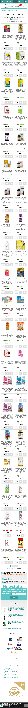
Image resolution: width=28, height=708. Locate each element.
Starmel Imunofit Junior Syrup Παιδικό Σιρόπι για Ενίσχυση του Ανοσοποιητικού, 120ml (7, 361)
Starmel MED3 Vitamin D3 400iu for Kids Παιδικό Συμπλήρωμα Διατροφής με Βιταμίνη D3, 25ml (20, 361)
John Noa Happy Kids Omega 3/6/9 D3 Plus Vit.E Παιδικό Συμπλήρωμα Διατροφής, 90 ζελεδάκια (20, 308)
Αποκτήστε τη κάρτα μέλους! (11, 677)
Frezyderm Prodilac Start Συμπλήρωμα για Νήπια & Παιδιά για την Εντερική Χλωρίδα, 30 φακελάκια (20, 64)
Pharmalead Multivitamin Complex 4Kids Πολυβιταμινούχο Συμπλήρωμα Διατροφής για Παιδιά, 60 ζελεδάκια (7, 416)
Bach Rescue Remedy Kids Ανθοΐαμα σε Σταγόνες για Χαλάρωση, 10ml (20, 253)
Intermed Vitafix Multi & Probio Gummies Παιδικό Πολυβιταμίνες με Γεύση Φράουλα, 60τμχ (21, 416)
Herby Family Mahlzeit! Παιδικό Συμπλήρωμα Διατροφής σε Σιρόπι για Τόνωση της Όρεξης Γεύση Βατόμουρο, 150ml (20, 200)
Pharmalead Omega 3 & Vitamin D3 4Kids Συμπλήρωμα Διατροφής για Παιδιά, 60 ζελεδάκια (20, 389)
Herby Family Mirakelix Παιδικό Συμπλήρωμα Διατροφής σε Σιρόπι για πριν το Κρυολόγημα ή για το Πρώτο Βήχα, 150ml (20, 173)
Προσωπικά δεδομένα (9, 672)
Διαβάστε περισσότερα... (14, 706)
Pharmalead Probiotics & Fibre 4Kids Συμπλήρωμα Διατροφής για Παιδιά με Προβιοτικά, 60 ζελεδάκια (7, 389)
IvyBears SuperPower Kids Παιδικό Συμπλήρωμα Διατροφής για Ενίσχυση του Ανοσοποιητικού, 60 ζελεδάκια (7, 281)
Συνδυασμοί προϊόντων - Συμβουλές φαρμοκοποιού (13, 578)
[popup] (9, 648)
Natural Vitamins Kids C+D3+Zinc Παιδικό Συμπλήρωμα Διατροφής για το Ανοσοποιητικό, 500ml (7, 254)
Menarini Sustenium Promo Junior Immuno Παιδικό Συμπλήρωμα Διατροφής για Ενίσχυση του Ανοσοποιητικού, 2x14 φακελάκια (7, 308)
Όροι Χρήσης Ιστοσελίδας (10, 674)
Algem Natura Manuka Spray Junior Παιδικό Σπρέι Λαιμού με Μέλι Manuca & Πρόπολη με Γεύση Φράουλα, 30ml (7, 173)
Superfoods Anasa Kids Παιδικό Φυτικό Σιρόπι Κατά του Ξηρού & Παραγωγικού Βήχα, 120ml (7, 497)
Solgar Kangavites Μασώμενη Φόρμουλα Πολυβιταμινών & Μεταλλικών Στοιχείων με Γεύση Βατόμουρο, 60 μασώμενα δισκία (20, 38)
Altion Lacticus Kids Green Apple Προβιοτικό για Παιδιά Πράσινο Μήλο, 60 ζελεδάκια (7, 226)
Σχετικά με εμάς (8, 668)
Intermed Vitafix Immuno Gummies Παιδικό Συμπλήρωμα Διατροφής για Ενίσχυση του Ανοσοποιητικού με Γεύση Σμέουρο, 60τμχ (7, 444)
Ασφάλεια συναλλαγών (9, 675)
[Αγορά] (7, 48)
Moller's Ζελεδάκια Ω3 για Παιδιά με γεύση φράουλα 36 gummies (7, 36)
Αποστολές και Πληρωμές (10, 669)
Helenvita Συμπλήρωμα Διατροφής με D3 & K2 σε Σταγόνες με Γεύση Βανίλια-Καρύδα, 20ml (7, 64)
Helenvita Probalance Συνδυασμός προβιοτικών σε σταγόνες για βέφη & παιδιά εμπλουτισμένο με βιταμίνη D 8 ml (20, 471)
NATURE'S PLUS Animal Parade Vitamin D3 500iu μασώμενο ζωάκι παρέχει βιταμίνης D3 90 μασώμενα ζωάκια (20, 552)
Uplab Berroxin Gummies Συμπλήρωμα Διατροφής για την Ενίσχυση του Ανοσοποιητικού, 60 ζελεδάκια (7, 146)
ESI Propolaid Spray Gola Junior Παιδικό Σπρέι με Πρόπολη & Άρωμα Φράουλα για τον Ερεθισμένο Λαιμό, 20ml (20, 91)
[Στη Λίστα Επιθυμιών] (11, 48)
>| (17, 19)
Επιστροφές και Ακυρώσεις (10, 671)
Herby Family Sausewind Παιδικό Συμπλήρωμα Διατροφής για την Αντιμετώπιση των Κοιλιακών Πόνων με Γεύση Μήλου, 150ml (20, 146)
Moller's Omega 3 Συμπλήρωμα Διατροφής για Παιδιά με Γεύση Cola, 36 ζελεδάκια (20, 280)
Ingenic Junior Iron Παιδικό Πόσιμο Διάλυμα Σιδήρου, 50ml (7, 117)
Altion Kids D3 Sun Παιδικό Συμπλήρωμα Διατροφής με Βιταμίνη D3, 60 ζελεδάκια (7, 334)
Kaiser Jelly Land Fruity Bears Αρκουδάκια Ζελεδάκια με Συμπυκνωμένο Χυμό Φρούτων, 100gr (20, 335)
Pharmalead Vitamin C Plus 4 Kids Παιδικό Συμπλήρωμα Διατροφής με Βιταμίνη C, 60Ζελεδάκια (7, 470)
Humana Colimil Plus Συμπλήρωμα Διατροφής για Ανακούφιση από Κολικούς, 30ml (20, 118)
